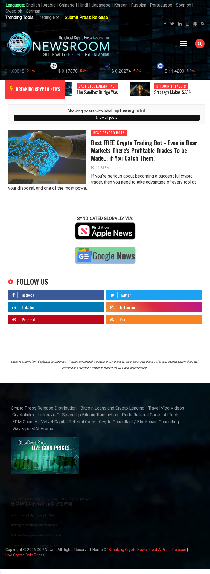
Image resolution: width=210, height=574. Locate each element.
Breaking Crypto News (128, 549)
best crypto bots (109, 133)
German (33, 11)
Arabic (49, 5)
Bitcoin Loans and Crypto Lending (112, 408)
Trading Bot (48, 17)
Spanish (183, 5)
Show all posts (107, 118)
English (33, 5)
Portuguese (161, 5)
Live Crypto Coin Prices (25, 555)
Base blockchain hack (98, 86)
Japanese (101, 5)
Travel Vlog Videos (166, 408)
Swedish (13, 11)
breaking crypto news (38, 89)
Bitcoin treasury (171, 86)
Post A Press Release (167, 549)
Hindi (83, 5)
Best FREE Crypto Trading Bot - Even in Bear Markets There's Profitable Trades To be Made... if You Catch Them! (144, 150)
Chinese (67, 5)
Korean (120, 5)
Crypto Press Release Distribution (44, 408)
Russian (138, 5)
